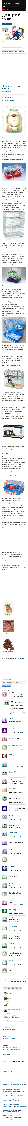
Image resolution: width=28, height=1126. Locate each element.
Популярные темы (7, 1058)
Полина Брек (11, 858)
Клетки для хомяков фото (11, 97)
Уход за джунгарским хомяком (9, 1040)
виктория (11, 718)
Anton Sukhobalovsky (13, 900)
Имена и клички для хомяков (9, 1029)
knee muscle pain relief (8, 1106)
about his (5, 1084)
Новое (20, 988)
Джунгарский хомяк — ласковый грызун (11, 3)
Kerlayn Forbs (11, 969)
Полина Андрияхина (13, 892)
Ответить (21, 696)
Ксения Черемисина (13, 832)
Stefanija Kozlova (12, 909)
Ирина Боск (11, 883)
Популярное (14, 988)
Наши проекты (6, 1069)
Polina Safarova (12, 960)
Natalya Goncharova (13, 917)
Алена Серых (12, 823)
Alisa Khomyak (12, 952)
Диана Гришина (20, 658)
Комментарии (7, 988)
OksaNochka (8, 91)
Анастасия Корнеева (13, 771)
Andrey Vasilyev (12, 943)
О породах (5, 1031)
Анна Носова (11, 849)
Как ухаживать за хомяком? (10, 979)
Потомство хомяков (7, 1036)
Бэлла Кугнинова (12, 788)
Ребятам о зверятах (7, 1071)
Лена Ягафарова (12, 779)
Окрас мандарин (15, 1017)
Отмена (4, 660)
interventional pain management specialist (12, 1088)
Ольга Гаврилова (12, 866)
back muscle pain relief (7, 1113)
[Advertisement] (14, 69)
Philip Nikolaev (12, 935)
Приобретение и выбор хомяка (9, 1038)
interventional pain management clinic (11, 1095)
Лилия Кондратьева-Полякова (15, 745)
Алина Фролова (12, 728)
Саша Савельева (12, 841)
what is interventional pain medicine (10, 1091)
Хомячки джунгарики (7, 51)
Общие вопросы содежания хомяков (11, 1034)
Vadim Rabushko (12, 762)
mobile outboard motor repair (9, 1099)
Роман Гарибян (12, 815)
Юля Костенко (12, 806)
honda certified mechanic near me (10, 1102)
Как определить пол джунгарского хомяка (12, 1)
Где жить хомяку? (6, 1027)
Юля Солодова (12, 737)
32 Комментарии (12, 100)
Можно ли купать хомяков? (18, 981)
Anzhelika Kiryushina (13, 926)
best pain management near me (9, 1110)
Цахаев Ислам (12, 754)
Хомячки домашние (19, 51)
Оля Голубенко (12, 875)
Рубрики (5, 6)
